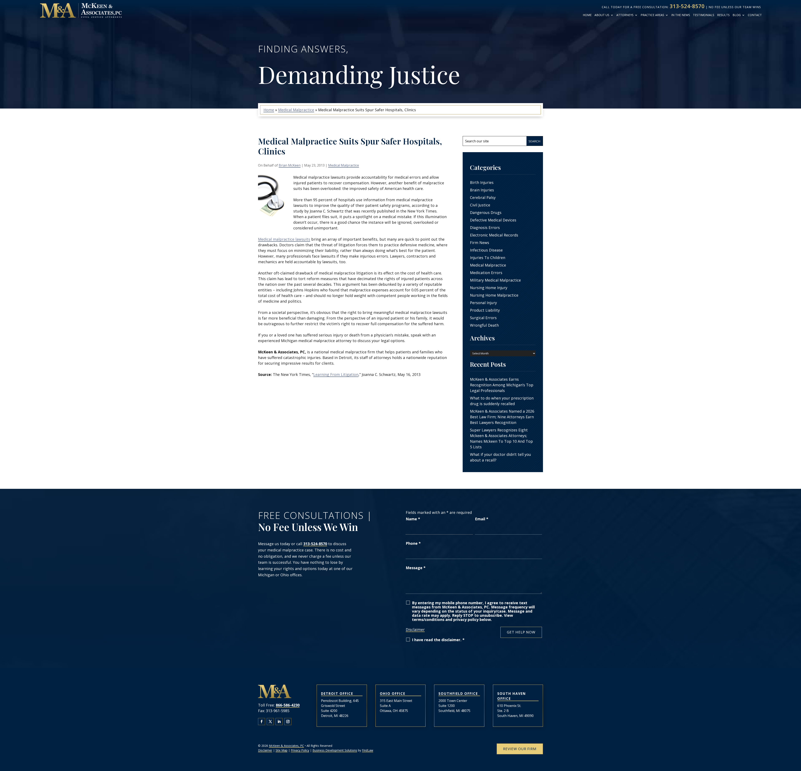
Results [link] (723, 15)
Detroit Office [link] (337, 693)
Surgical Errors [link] (483, 317)
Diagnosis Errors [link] (485, 227)
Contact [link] (755, 15)
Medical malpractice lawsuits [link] (284, 239)
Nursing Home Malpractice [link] (494, 295)
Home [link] (587, 15)
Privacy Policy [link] (300, 750)
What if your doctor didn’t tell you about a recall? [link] (500, 457)
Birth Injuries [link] (482, 182)
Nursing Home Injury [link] (488, 287)
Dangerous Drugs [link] (485, 212)
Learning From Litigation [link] (335, 374)
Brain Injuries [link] (482, 189)
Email (481, 518)
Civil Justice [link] (480, 204)
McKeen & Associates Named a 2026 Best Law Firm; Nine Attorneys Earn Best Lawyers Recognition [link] (502, 417)
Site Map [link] (281, 750)
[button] (261, 721)
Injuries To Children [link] (487, 257)
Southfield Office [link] (458, 693)
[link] (81, 10)
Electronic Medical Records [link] (494, 235)
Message (416, 567)
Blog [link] (737, 15)
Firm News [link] (479, 242)
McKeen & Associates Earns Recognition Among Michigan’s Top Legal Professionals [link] (501, 385)
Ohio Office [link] (392, 693)
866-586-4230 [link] (288, 705)
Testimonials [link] (703, 15)
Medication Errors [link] (486, 272)
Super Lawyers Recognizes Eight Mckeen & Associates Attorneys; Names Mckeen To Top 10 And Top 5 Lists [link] (501, 438)
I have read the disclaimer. (438, 640)
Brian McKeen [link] (290, 165)
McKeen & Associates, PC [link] (286, 746)
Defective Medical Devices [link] (493, 219)
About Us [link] (601, 15)
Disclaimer (415, 629)
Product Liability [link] (485, 310)
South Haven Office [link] (511, 696)
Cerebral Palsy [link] (483, 197)
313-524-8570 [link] (687, 6)
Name (413, 518)
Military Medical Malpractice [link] (495, 280)
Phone (413, 543)
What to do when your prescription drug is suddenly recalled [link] (502, 401)
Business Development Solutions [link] (334, 750)
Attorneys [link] (624, 15)
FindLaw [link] (367, 750)
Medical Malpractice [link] (343, 165)
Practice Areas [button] (652, 15)
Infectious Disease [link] (486, 250)
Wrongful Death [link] (484, 325)
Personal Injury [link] (483, 302)
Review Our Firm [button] (520, 748)
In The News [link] (680, 15)
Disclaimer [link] (265, 750)
